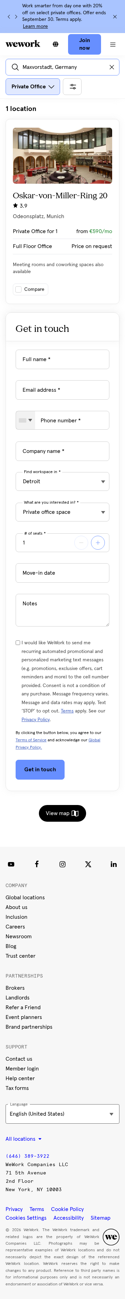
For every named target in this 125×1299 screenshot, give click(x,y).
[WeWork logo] (23, 43)
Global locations (25, 897)
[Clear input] (112, 67)
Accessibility (68, 1218)
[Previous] (9, 16)
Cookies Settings (26, 1218)
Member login (22, 1068)
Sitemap (100, 1218)
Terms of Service (31, 740)
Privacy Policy (36, 719)
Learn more (35, 26)
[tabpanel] (62, 204)
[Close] (114, 16)
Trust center (20, 956)
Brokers (15, 988)
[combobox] (25, 420)
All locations (21, 1139)
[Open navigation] (113, 44)
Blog (11, 946)
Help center (20, 1078)
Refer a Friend (23, 1007)
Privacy (14, 1209)
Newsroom (19, 936)
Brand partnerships (29, 1027)
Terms (67, 711)
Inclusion (16, 917)
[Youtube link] (11, 864)
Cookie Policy (67, 1209)
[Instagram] (62, 864)
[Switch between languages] (55, 44)
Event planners (24, 1017)
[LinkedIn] (113, 864)
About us (16, 907)
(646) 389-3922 (27, 1156)
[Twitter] (88, 864)
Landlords (18, 998)
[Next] (15, 16)
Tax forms (17, 1088)
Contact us (19, 1059)
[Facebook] (36, 864)
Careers (15, 927)
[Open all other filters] (72, 86)
